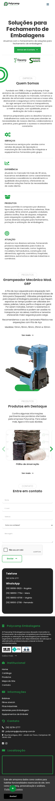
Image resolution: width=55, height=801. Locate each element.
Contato (6, 685)
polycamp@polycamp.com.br (19, 731)
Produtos (6, 677)
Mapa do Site (8, 681)
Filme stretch (8, 702)
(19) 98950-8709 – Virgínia (19, 597)
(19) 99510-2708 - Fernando (19, 602)
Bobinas (6, 698)
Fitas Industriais (9, 706)
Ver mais (27, 335)
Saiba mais (8, 656)
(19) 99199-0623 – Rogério (19, 588)
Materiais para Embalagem (15, 710)
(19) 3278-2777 (12, 578)
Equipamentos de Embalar (15, 714)
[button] (51, 448)
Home (5, 669)
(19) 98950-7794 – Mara (18, 593)
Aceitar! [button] (13, 796)
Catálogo (7, 673)
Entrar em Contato (26, 49)
